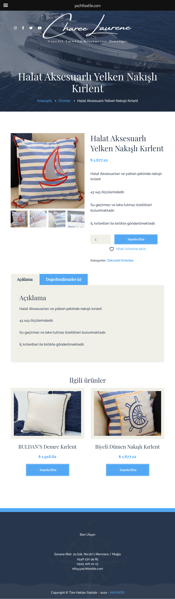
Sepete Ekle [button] (48, 470)
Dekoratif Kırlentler (120, 260)
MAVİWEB (117, 592)
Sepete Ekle (136, 239)
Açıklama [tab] (25, 279)
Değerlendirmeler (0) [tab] (63, 279)
